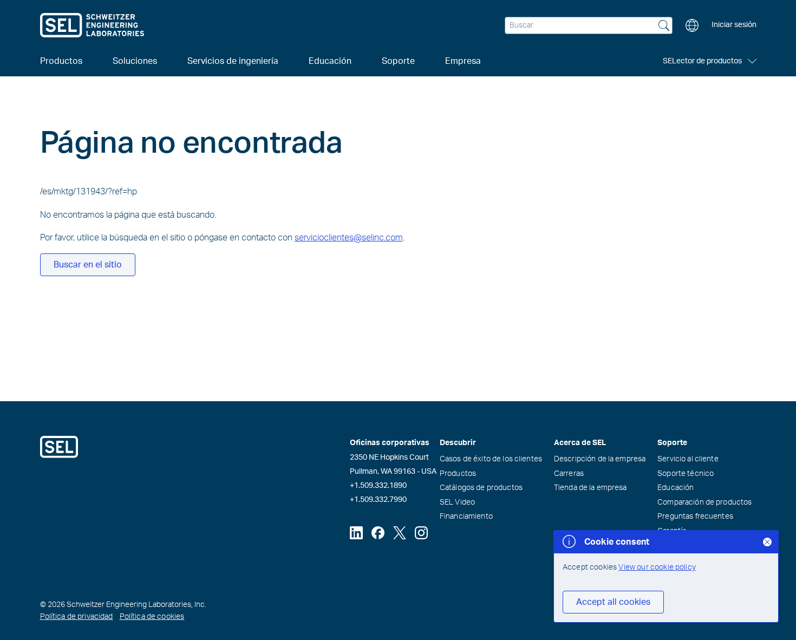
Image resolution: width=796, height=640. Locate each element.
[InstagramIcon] (421, 533)
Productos (458, 474)
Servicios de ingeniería (232, 61)
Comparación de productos (704, 502)
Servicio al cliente (688, 459)
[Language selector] (692, 25)
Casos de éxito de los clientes (491, 459)
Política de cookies (152, 617)
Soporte (398, 61)
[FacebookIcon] (378, 533)
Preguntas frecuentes (695, 516)
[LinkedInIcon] (356, 533)
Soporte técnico (685, 474)
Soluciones (135, 61)
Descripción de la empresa (600, 459)
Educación (675, 488)
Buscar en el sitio (88, 264)
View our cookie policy (657, 567)
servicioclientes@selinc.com (349, 237)
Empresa (463, 61)
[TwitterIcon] (399, 533)
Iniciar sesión (734, 25)
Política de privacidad (76, 617)
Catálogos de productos (481, 488)
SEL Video (457, 502)
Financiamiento (466, 516)
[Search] (664, 26)
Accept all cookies (613, 602)
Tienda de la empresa (590, 488)
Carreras (569, 474)
